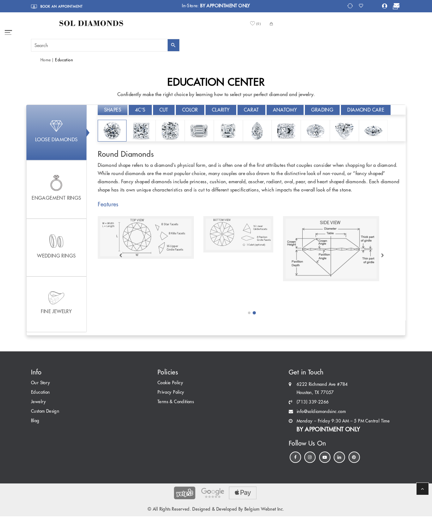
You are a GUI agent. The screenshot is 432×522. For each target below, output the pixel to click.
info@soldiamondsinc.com (321, 411)
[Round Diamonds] (112, 130)
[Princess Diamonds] (141, 130)
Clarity (221, 110)
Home (45, 60)
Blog (35, 420)
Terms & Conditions (175, 401)
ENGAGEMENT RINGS (56, 198)
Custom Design (45, 411)
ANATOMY (285, 110)
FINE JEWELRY (56, 311)
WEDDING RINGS (56, 256)
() (258, 23)
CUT (163, 110)
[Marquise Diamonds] (373, 130)
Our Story (40, 382)
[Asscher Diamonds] (228, 130)
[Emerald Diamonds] (199, 130)
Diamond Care (365, 110)
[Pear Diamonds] (257, 130)
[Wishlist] (363, 6)
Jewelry (38, 401)
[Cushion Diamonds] (170, 130)
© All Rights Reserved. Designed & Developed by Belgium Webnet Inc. (216, 509)
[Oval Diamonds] (315, 130)
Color (190, 110)
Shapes (112, 110)
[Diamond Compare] (351, 6)
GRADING (322, 110)
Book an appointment (61, 6)
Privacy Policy (170, 392)
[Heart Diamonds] (344, 130)
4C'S (140, 110)
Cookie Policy (170, 382)
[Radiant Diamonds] (286, 130)
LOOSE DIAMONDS (56, 140)
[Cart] (395, 7)
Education (40, 392)
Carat (251, 110)
